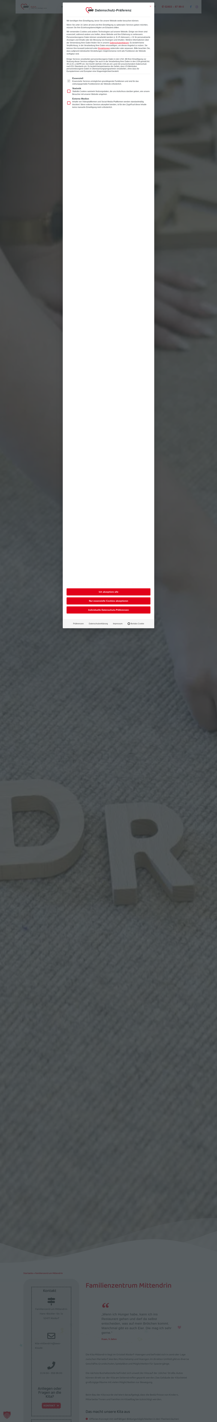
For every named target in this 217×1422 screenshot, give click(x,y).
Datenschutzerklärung (119, 43)
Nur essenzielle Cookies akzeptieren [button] (108, 601)
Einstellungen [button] (104, 48)
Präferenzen (78, 624)
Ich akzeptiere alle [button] (108, 592)
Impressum (117, 624)
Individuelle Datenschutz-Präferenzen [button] (108, 610)
